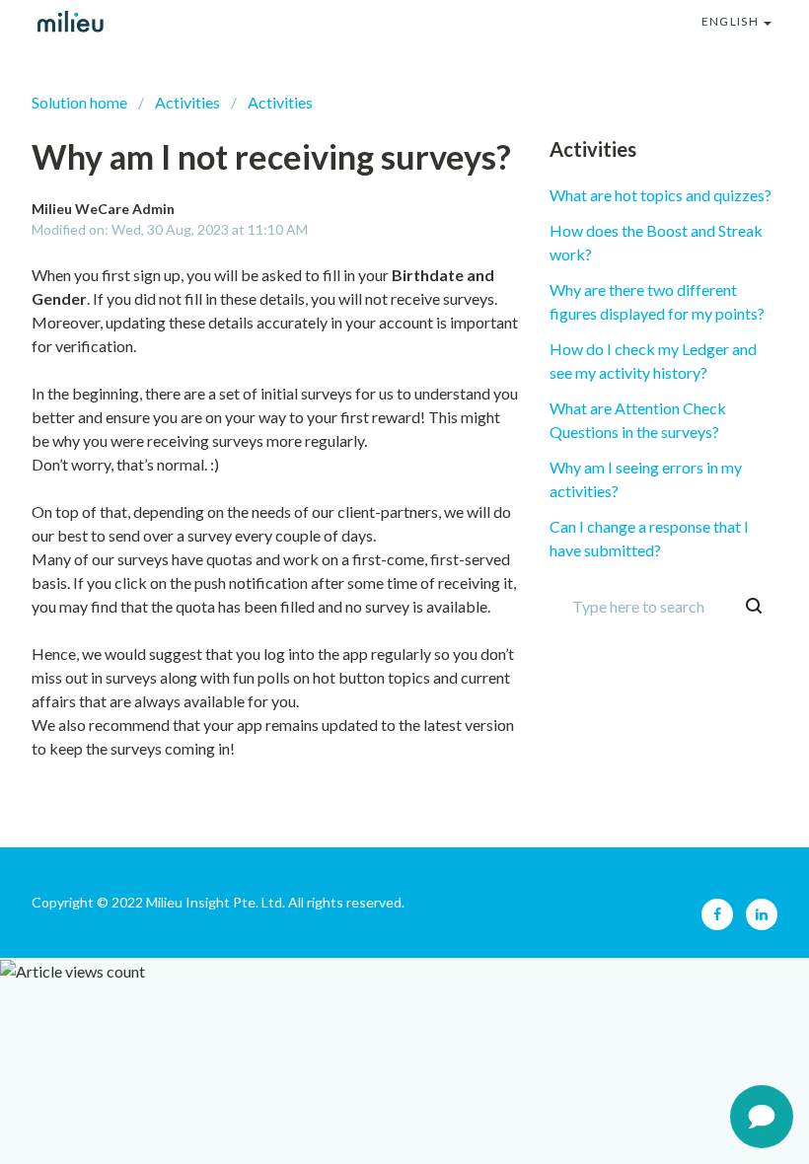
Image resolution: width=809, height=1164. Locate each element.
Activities (187, 102)
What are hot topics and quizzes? (661, 194)
